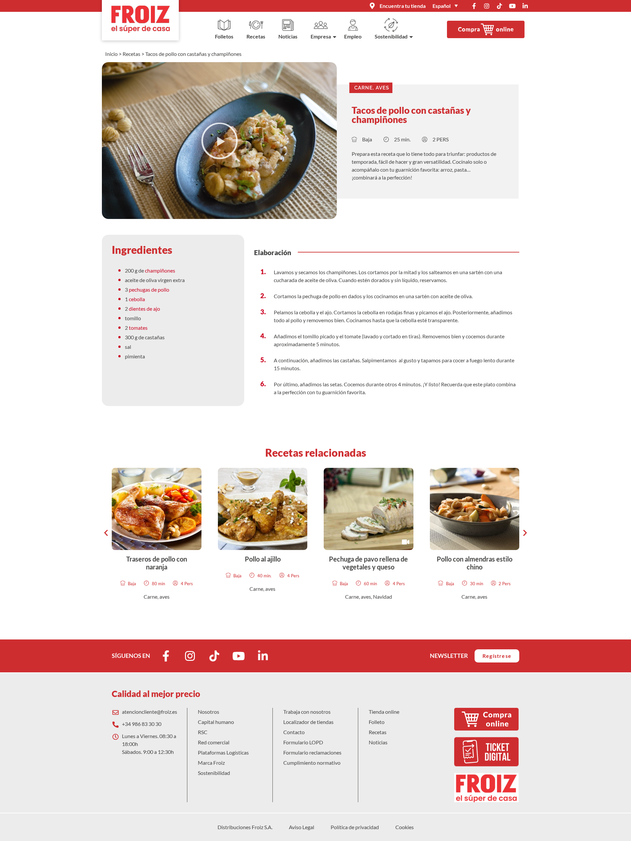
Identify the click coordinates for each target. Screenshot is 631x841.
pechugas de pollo (149, 289)
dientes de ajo (144, 308)
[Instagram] (487, 6)
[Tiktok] (499, 6)
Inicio (111, 54)
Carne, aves (371, 88)
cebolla (137, 299)
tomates (138, 327)
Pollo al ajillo (262, 559)
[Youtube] (512, 6)
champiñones (159, 270)
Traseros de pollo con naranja (156, 563)
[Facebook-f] (474, 6)
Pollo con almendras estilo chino (474, 563)
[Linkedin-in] (525, 6)
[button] (219, 141)
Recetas (131, 54)
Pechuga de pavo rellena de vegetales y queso (368, 563)
